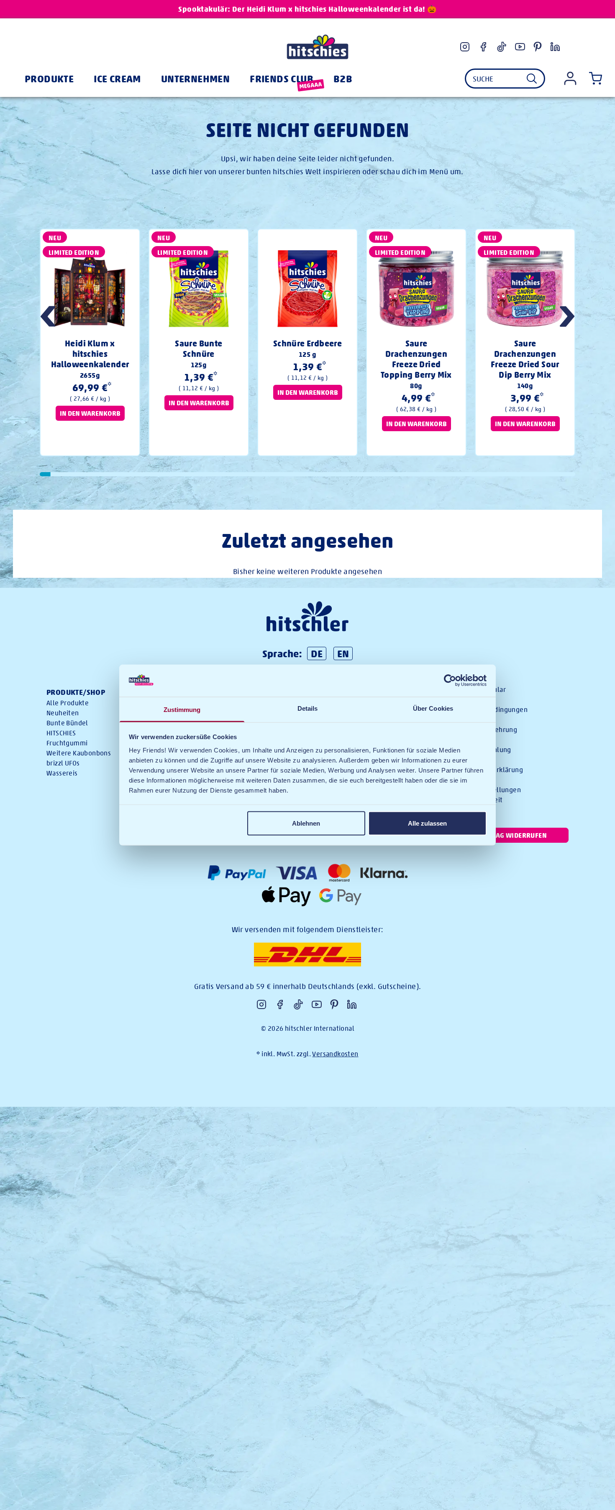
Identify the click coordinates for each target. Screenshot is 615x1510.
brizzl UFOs (62, 763)
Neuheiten (62, 713)
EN (343, 653)
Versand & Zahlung (482, 750)
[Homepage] (317, 47)
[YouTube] (520, 47)
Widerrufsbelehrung (485, 730)
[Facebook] (483, 47)
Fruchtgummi (66, 743)
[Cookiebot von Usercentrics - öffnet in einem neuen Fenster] (450, 680)
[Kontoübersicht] (570, 78)
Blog (461, 760)
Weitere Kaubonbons (78, 753)
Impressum (471, 780)
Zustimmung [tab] (182, 709)
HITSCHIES (61, 733)
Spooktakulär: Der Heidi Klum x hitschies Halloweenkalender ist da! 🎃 (307, 9)
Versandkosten (335, 1054)
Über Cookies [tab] (433, 708)
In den (90, 413)
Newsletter (471, 700)
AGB (460, 720)
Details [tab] (307, 708)
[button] (567, 317)
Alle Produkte (67, 703)
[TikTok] (502, 47)
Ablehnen (306, 823)
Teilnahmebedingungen (491, 710)
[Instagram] (465, 47)
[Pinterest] (538, 47)
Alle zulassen (427, 823)
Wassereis (62, 773)
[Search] (531, 79)
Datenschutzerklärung (488, 770)
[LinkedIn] (555, 47)
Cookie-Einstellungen (487, 790)
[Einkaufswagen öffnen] (593, 78)
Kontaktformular (480, 690)
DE (317, 653)
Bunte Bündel (67, 723)
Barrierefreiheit (478, 800)
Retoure (466, 740)
